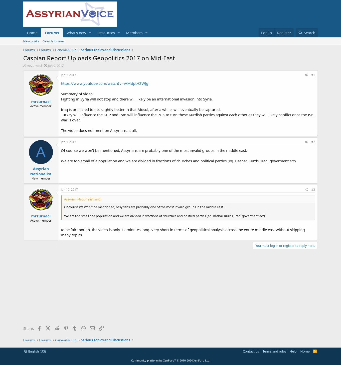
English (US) (36, 351)
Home (32, 32)
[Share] (306, 75)
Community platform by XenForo (170, 360)
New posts (31, 41)
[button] (90, 32)
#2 (313, 142)
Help (293, 351)
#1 (313, 75)
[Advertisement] (170, 289)
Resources (106, 32)
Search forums (53, 41)
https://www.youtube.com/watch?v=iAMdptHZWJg (104, 83)
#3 (313, 189)
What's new (76, 32)
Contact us (251, 351)
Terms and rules (274, 351)
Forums (52, 32)
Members (134, 32)
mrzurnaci (34, 65)
